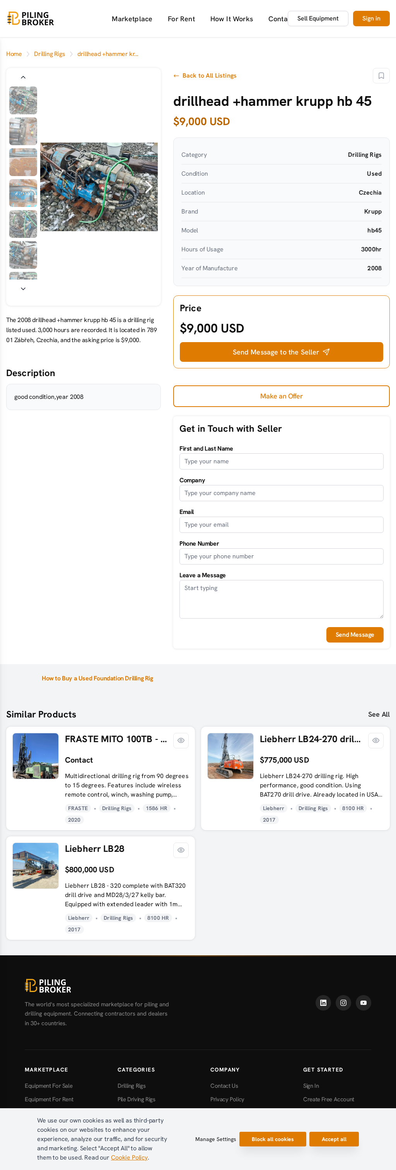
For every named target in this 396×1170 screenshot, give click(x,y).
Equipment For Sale (48, 1086)
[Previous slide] (49, 187)
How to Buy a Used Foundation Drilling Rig (97, 678)
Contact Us (286, 18)
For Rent (181, 18)
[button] (281, 352)
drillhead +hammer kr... (107, 54)
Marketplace (132, 18)
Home (14, 54)
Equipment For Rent (49, 1099)
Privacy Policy (227, 1099)
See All (379, 714)
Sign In (311, 1086)
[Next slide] (148, 187)
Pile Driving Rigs (136, 1099)
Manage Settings (215, 1139)
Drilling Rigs (49, 54)
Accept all (334, 1139)
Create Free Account (328, 1099)
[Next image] (23, 289)
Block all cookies (273, 1139)
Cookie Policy (129, 1157)
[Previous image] (23, 77)
